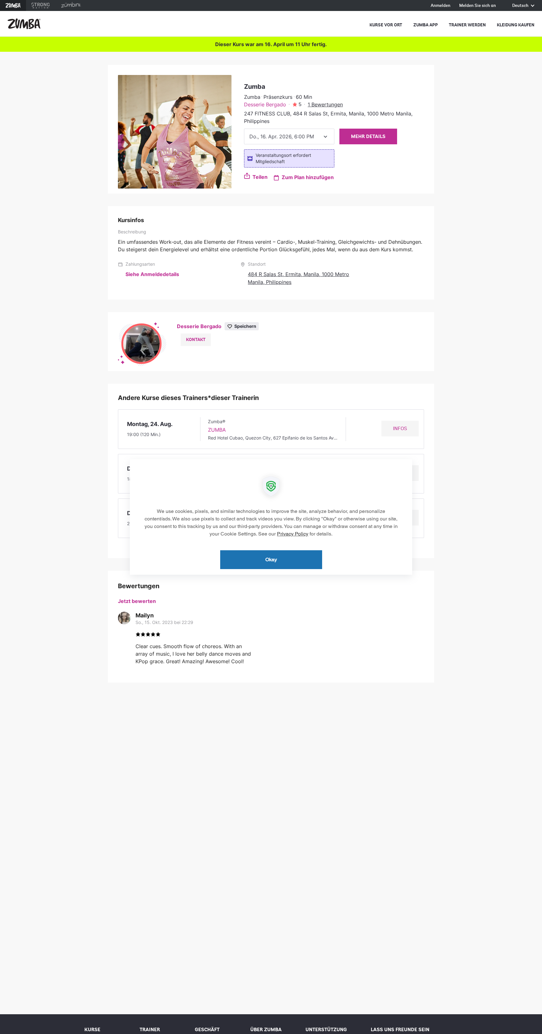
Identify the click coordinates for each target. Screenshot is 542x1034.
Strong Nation (40, 5)
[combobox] (289, 136)
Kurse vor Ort (385, 25)
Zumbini (71, 5)
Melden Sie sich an (477, 6)
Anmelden (440, 6)
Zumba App (425, 25)
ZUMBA (217, 430)
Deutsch (520, 6)
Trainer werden (467, 25)
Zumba (13, 5)
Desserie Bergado (265, 104)
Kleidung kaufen (515, 25)
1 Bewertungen (325, 104)
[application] (271, 517)
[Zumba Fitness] (24, 24)
